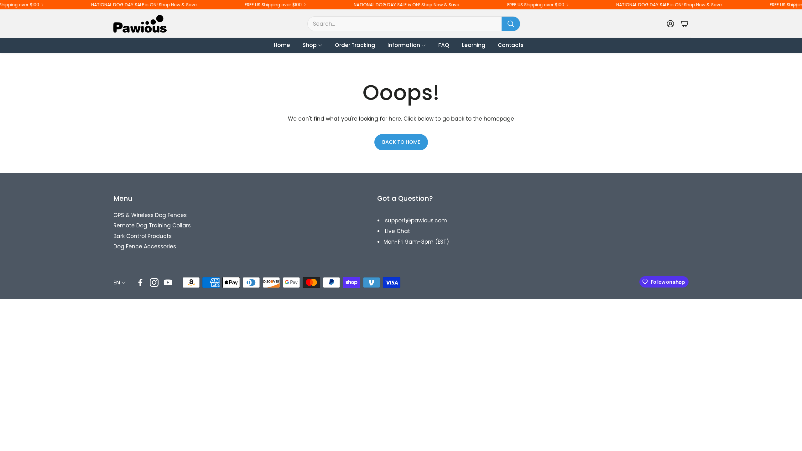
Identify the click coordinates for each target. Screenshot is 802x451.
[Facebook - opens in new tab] (140, 282)
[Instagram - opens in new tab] (154, 282)
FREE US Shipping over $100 (258, 5)
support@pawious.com (415, 220)
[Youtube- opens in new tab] (168, 282)
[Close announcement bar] (795, 4)
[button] (414, 24)
